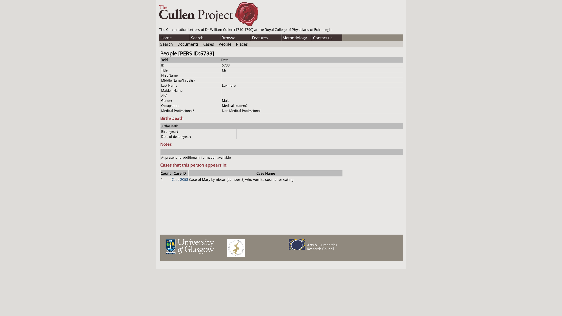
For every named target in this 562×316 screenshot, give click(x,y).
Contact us (323, 38)
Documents (188, 44)
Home (166, 38)
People (225, 44)
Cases (208, 44)
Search (197, 38)
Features (260, 38)
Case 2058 (179, 179)
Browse (228, 38)
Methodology (295, 38)
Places (242, 44)
